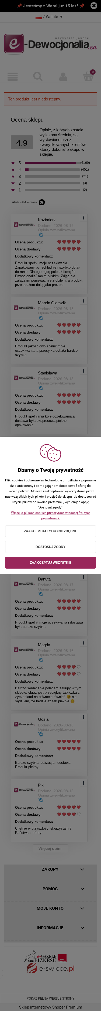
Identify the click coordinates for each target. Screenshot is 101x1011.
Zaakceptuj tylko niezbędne (50, 531)
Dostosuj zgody (50, 547)
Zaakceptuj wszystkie (50, 563)
